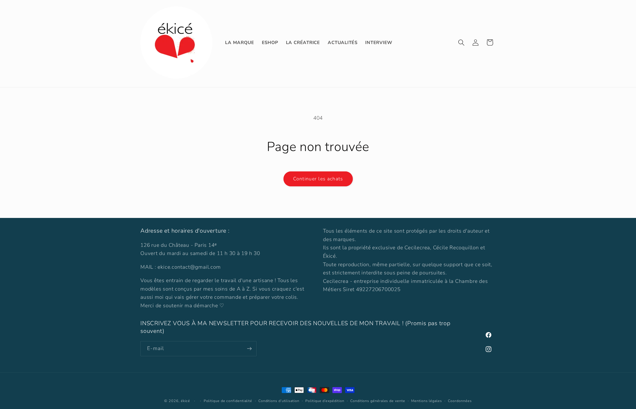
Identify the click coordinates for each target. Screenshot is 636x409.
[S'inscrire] (249, 348)
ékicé (185, 401)
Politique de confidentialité (228, 401)
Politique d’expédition (324, 401)
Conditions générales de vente (377, 401)
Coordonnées (460, 401)
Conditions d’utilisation (278, 401)
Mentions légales (426, 401)
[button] (461, 42)
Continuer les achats (318, 178)
